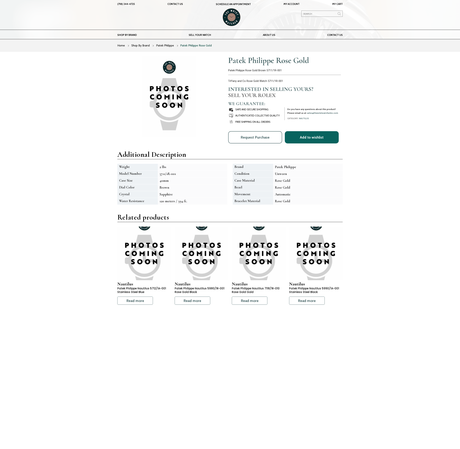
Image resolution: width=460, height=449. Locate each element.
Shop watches (206, 404)
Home (121, 45)
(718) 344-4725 (126, 4)
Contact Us (175, 4)
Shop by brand (127, 35)
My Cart (337, 4)
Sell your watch (200, 35)
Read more (135, 301)
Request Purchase (255, 137)
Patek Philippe (165, 45)
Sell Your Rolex (252, 95)
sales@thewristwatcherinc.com (322, 113)
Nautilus (304, 118)
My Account (292, 4)
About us (269, 35)
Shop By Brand (140, 45)
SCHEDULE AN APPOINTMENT (233, 4)
